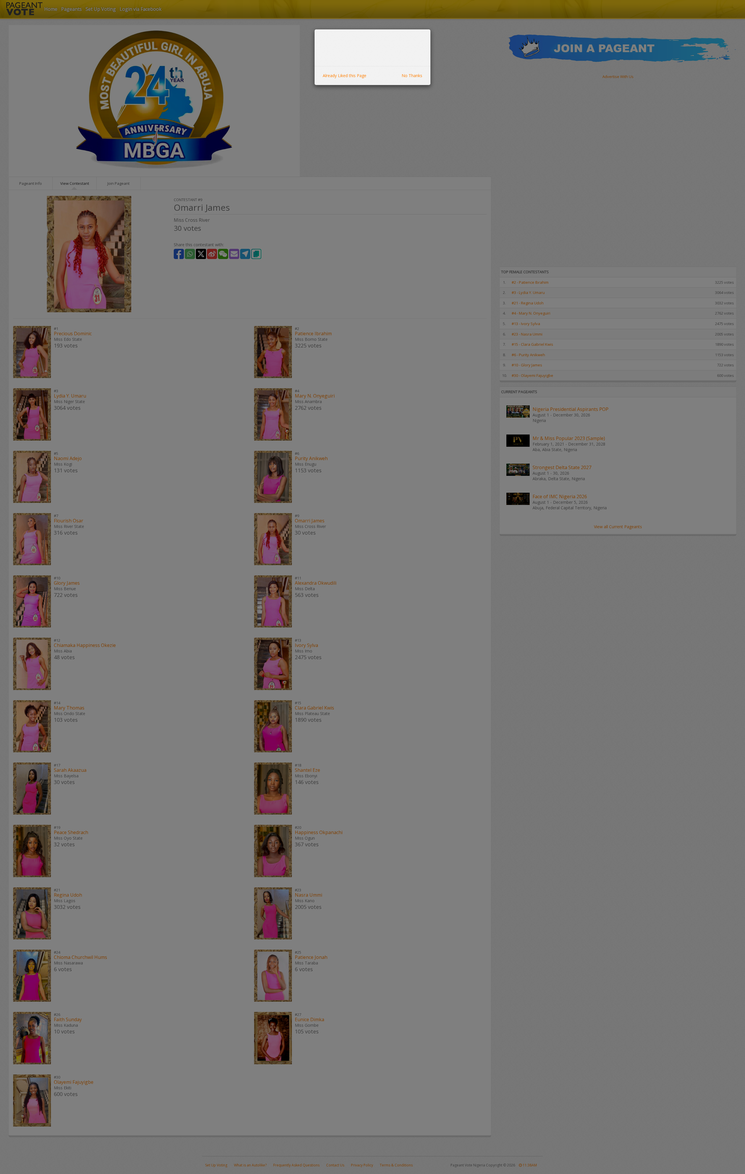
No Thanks (412, 75)
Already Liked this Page (344, 75)
